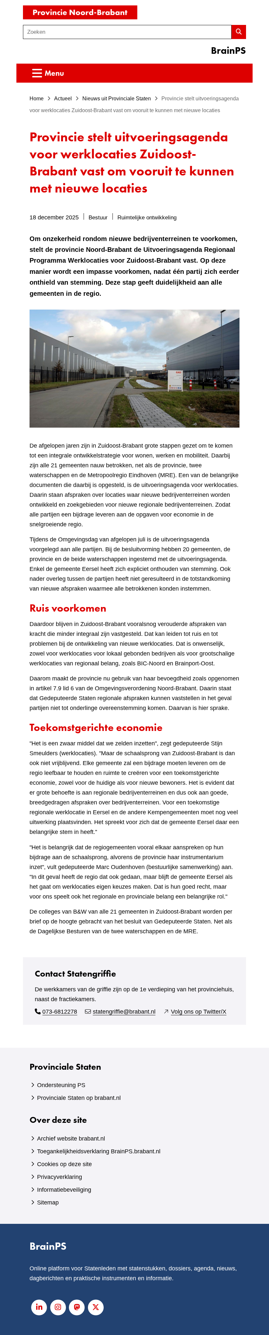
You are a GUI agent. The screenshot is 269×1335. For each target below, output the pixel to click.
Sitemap (48, 1202)
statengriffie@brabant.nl (124, 1011)
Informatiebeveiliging (64, 1189)
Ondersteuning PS (61, 1085)
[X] (96, 1307)
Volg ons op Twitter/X (198, 1011)
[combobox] (127, 32)
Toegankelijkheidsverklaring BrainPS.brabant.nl (98, 1151)
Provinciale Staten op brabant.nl (79, 1098)
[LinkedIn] (39, 1307)
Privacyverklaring (59, 1177)
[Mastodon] (77, 1307)
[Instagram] (58, 1307)
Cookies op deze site (64, 1164)
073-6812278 (59, 1011)
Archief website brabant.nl (71, 1138)
